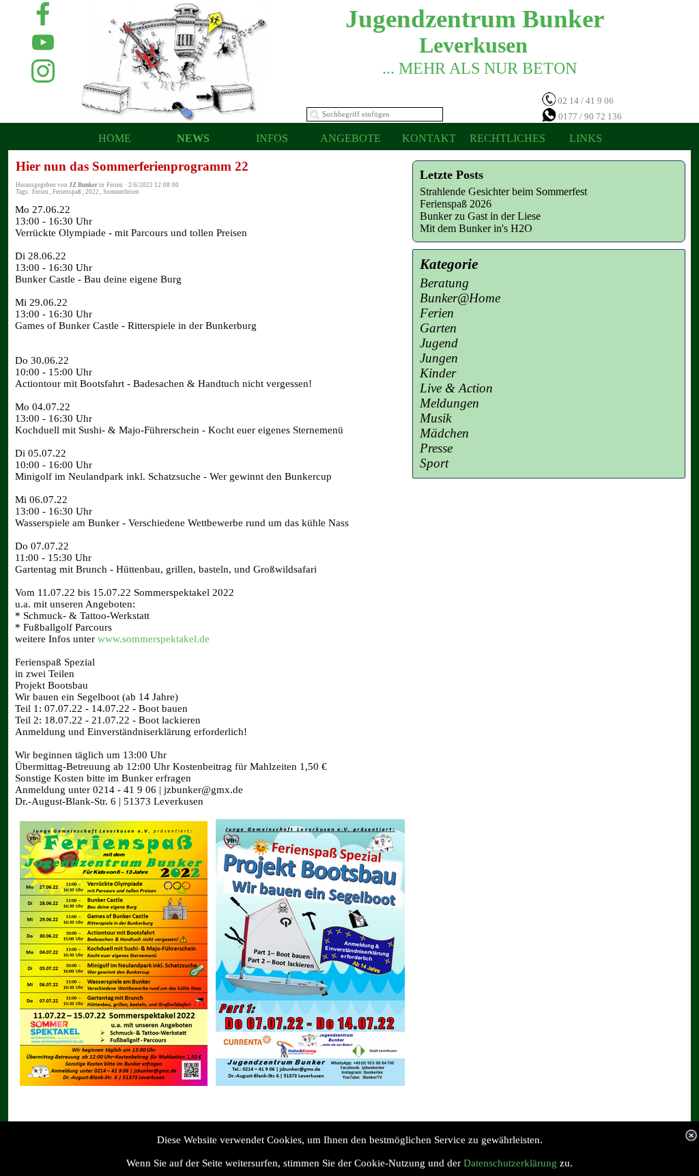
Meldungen (449, 403)
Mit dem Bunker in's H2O (476, 228)
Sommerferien (121, 191)
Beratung (444, 283)
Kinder (438, 373)
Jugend (439, 343)
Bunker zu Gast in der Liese (480, 216)
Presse (436, 448)
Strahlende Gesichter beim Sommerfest (503, 191)
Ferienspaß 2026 (455, 204)
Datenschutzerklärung (510, 1163)
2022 (92, 191)
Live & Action (456, 388)
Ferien (40, 191)
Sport (434, 463)
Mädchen (444, 433)
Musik (435, 418)
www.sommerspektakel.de (154, 638)
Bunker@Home (460, 298)
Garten (438, 328)
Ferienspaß (67, 191)
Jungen (439, 358)
